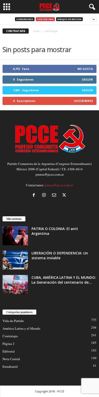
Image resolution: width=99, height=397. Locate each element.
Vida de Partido (13, 320)
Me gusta (85, 69)
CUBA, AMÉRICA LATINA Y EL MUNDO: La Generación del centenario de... (63, 280)
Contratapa (45, 19)
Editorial (9, 351)
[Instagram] (45, 195)
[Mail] (55, 195)
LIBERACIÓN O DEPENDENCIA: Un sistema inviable (59, 255)
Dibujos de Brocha (69, 19)
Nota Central (11, 359)
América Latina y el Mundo (21, 328)
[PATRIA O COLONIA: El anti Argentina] (15, 235)
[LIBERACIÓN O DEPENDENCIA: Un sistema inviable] (15, 260)
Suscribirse (83, 101)
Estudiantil (10, 366)
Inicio (36, 31)
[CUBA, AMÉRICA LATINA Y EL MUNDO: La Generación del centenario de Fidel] (15, 284)
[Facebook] (35, 195)
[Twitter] (65, 195)
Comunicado (24, 19)
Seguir (87, 79)
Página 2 (8, 343)
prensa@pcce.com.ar (59, 185)
